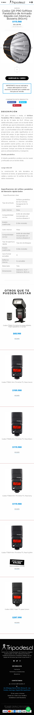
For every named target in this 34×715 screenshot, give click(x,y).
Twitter (23, 102)
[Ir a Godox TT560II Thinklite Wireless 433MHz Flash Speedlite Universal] (17, 310)
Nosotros (17, 674)
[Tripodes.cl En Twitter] (17, 661)
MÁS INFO (17, 338)
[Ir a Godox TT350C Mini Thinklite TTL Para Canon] (17, 367)
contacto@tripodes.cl (18, 683)
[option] (17, 47)
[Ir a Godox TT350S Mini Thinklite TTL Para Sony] (17, 481)
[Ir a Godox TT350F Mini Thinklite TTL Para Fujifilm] (17, 537)
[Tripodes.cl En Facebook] (14, 661)
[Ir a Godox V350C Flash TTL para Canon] (17, 594)
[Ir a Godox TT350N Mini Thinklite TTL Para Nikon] (17, 424)
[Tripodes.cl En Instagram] (20, 661)
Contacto (17, 669)
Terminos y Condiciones (17, 671)
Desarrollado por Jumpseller (20, 707)
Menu (4, 2)
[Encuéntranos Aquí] (17, 686)
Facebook (12, 102)
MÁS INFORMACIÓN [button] (17, 26)
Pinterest (17, 105)
